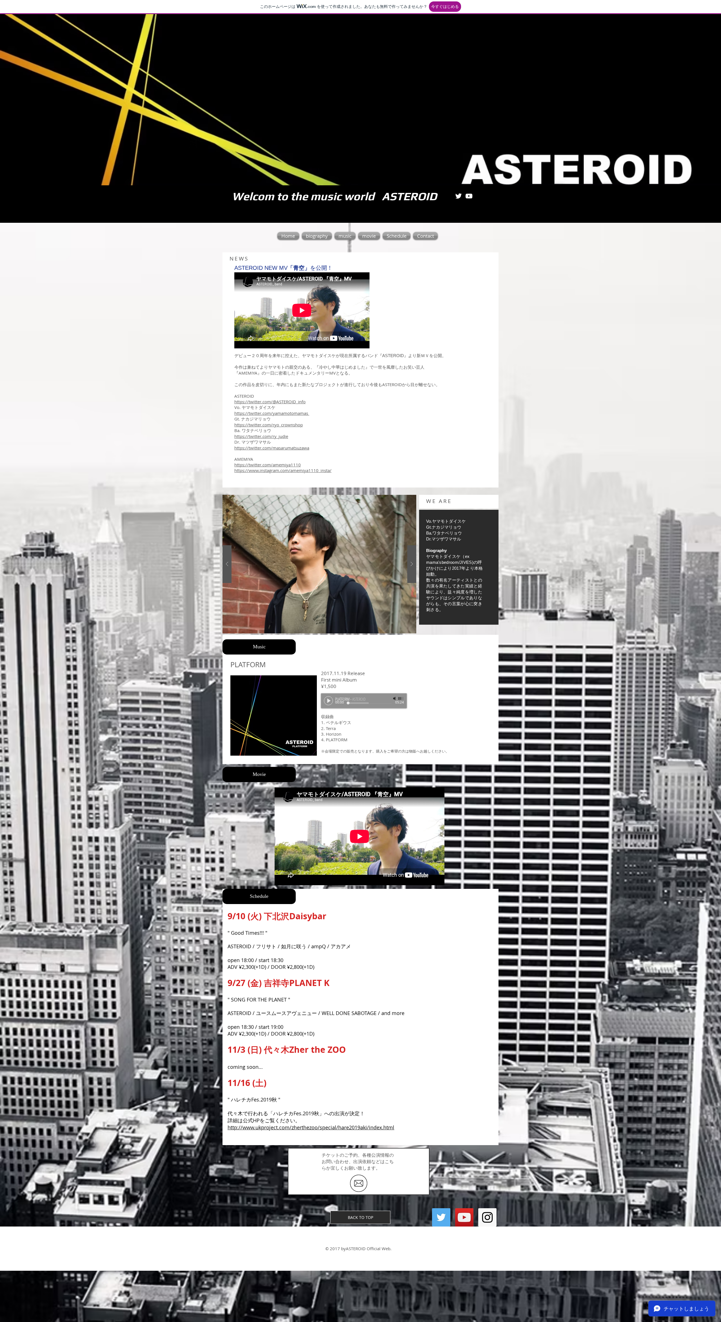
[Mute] (395, 698)
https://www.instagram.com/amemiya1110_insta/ (282, 470)
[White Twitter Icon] (458, 196)
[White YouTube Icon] (469, 196)
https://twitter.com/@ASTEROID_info (270, 401)
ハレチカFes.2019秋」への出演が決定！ (319, 1113)
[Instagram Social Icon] (487, 1217)
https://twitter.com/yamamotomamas (271, 413)
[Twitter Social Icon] (441, 1217)
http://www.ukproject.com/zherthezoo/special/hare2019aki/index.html (311, 1127)
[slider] (401, 698)
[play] (403, 499)
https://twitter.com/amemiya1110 (267, 465)
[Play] (328, 701)
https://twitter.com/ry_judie (261, 436)
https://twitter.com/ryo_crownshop (268, 425)
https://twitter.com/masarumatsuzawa (271, 448)
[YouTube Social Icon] (464, 1217)
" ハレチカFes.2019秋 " (254, 1099)
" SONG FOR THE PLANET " (259, 999)
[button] (319, 564)
